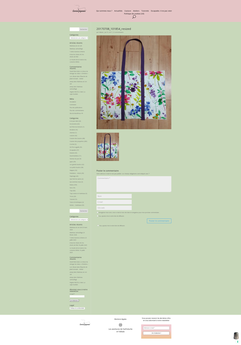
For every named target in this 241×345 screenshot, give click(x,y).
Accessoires (73, 124)
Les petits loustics (75, 167)
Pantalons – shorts (75, 173)
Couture (127, 11)
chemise (72, 133)
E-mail (72, 294)
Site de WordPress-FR (76, 113)
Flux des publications (76, 107)
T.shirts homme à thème (77, 52)
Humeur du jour (74, 159)
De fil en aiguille (74, 147)
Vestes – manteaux (75, 205)
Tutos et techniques (76, 202)
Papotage (73, 176)
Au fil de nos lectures (76, 127)
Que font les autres (75, 179)
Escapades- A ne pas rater (161, 11)
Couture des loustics (76, 138)
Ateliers (136, 11)
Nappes (72, 170)
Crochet (72, 144)
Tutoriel (72, 199)
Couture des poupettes (77, 141)
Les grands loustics (75, 164)
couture (72, 135)
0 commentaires (119, 32)
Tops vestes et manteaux (77, 193)
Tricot (71, 196)
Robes (72, 185)
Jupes (71, 162)
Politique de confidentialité (77, 308)
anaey (71, 81)
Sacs (71, 188)
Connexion (73, 104)
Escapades (73, 150)
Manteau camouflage (76, 49)
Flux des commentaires (77, 110)
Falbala (101, 32)
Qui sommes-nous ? (104, 11)
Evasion (72, 153)
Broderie (72, 130)
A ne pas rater (74, 121)
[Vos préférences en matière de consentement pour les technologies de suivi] (237, 341)
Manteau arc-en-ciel (76, 46)
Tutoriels (145, 11)
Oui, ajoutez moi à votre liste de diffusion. (112, 226)
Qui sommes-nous (75, 182)
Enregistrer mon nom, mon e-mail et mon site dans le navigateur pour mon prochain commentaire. (129, 212)
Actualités (118, 11)
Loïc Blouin (73, 76)
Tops (71, 191)
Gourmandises (74, 156)
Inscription (73, 102)
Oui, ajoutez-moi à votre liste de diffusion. (111, 216)
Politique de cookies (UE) (134, 14)
